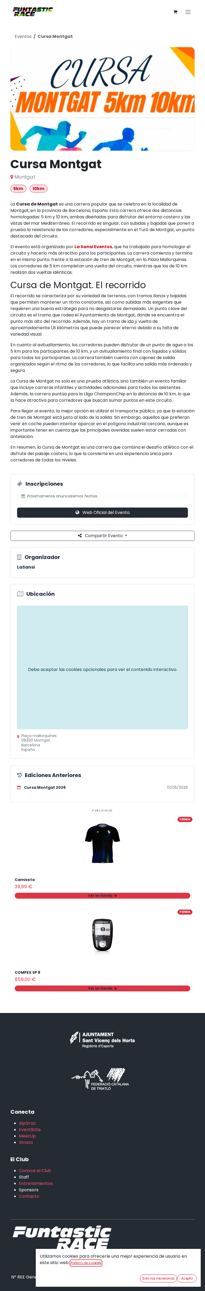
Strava (26, 1142)
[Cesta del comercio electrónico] (175, 11)
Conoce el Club (35, 1171)
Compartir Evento (104, 536)
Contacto (29, 1196)
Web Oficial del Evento (105, 512)
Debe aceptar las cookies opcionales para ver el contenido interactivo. (102, 669)
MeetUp (27, 1136)
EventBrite (30, 1130)
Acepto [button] (187, 1278)
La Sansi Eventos (93, 247)
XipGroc (27, 1123)
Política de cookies (86, 1263)
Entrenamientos (36, 1183)
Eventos (23, 36)
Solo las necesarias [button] (158, 1278)
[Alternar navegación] (188, 11)
